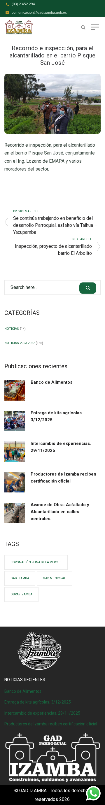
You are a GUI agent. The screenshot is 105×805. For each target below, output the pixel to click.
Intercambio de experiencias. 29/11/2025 (61, 447)
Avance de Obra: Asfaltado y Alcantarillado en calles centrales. (60, 511)
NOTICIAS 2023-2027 (19, 343)
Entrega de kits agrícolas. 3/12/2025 (57, 416)
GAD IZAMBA (19, 578)
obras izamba (21, 594)
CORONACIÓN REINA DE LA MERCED (36, 562)
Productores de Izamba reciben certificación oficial (63, 477)
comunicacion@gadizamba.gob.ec (39, 12)
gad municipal (54, 578)
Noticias (11, 329)
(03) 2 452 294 (23, 4)
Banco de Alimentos (51, 382)
